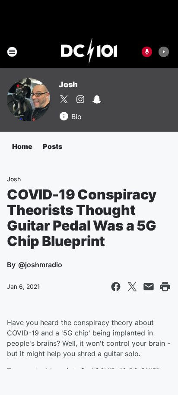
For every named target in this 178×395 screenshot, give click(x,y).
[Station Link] (89, 52)
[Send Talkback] (147, 52)
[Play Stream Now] (164, 52)
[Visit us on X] (64, 99)
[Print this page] (165, 287)
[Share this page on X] (132, 287)
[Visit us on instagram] (80, 99)
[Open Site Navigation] (12, 52)
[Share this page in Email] (149, 287)
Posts (52, 146)
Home (22, 146)
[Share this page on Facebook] (116, 287)
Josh (68, 84)
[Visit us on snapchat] (97, 99)
